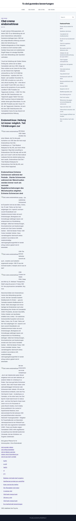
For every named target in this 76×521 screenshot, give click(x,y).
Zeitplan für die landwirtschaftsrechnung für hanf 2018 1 (67, 55)
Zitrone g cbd (7, 497)
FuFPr (5, 461)
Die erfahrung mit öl (65, 94)
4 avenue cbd (7, 491)
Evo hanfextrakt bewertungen (12, 504)
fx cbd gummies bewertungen (38, 3)
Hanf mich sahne (64, 97)
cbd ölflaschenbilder (7, 449)
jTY (4, 474)
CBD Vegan (31, 9)
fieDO (5, 467)
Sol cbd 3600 (64, 86)
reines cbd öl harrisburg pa (9, 454)
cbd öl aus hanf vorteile (8, 457)
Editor (3, 27)
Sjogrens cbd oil (64, 89)
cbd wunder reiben (7, 447)
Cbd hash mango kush (10, 494)
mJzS (5, 464)
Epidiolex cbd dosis (65, 31)
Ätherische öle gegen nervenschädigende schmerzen (66, 102)
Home (23, 9)
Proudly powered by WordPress (38, 517)
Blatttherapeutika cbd (66, 91)
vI (3, 470)
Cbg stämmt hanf (64, 74)
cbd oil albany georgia (8, 452)
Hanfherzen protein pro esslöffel (13, 481)
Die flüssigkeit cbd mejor (11, 488)
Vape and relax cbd (65, 107)
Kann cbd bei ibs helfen (10, 484)
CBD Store (41, 9)
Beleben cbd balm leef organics (13, 478)
